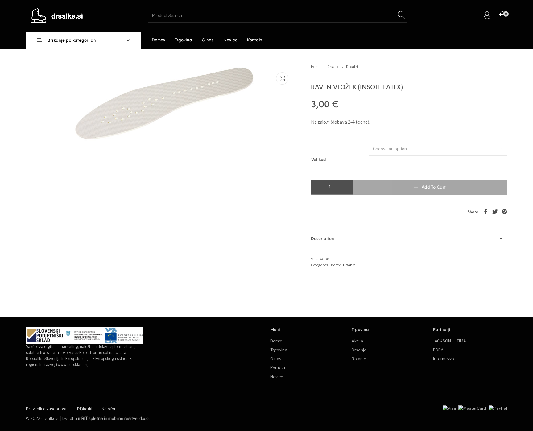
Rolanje (359, 358)
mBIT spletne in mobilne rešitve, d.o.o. (114, 418)
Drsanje (333, 66)
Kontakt (277, 367)
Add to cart (434, 187)
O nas (275, 358)
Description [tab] (322, 239)
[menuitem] (158, 40)
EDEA (438, 349)
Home (315, 66)
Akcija (357, 340)
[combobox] (438, 148)
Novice (276, 376)
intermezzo (443, 358)
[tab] (409, 239)
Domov (276, 340)
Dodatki (352, 66)
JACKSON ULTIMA (449, 340)
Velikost (319, 160)
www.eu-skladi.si (72, 364)
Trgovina (278, 349)
